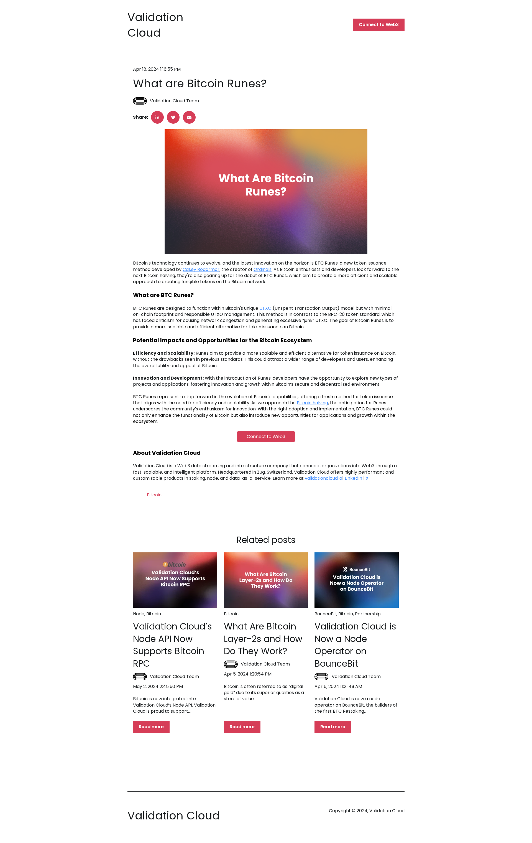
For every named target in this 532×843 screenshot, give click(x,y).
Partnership (368, 614)
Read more (151, 726)
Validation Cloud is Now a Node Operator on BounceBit (355, 645)
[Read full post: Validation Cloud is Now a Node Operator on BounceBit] (356, 580)
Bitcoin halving (312, 403)
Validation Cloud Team (174, 101)
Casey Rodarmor (201, 269)
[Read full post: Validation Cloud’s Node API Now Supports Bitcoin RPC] (175, 580)
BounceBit (325, 614)
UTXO (265, 308)
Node (138, 614)
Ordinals (263, 269)
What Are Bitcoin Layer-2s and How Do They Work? (263, 638)
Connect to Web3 (379, 24)
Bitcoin (154, 495)
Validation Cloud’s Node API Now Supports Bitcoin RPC (172, 645)
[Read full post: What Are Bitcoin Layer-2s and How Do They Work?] (266, 580)
